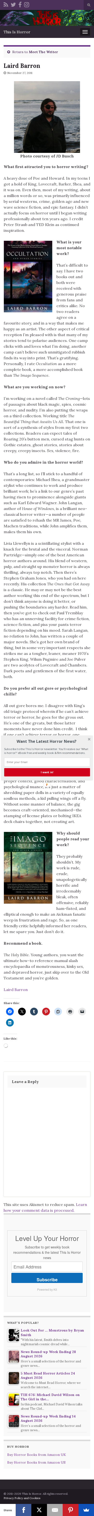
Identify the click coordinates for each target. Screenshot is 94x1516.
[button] (46, 741)
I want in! (47, 772)
